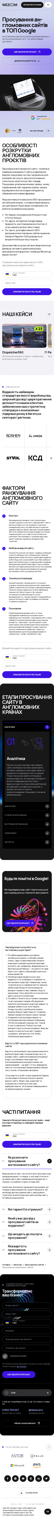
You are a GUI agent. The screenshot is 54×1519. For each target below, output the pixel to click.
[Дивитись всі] (48, 314)
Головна (6, 1264)
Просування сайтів (34, 1264)
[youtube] (23, 1478)
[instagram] (15, 1478)
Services (17, 1264)
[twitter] (46, 1478)
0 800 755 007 (10, 1410)
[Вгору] (49, 1447)
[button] (7, 274)
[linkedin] (38, 1478)
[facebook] (7, 1478)
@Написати (36, 1410)
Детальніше (21, 1366)
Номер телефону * (19, 273)
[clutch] (31, 1478)
